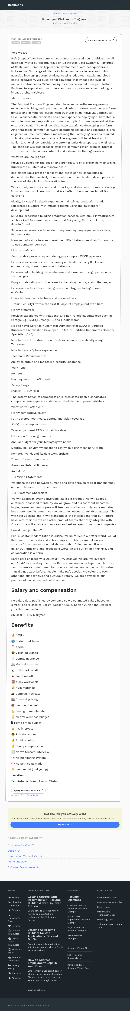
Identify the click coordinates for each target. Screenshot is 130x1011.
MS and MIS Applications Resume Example (78, 919)
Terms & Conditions (14, 959)
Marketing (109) (17, 861)
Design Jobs (103, 907)
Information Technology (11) (25, 856)
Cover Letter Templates (13, 941)
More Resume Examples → (74, 937)
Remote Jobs (60, 13)
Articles (15, 910)
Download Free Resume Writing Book (78, 966)
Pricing (15, 897)
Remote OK (33, 795)
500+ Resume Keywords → (74, 956)
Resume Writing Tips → (79, 948)
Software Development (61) (24, 867)
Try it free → (65, 824)
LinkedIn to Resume (14, 904)
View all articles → (38, 990)
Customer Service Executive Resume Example (77, 908)
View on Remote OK (99, 40)
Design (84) (15, 850)
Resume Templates (14, 932)
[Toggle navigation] (118, 5)
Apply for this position (27, 790)
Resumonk (15, 4)
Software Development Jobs (109, 926)
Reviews (15, 926)
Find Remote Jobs (107, 897)
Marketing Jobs (105, 919)
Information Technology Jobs (106, 913)
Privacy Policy (13, 967)
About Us (16, 978)
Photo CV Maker (15, 951)
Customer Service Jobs (109, 902)
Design (73, 13)
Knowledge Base (14, 919)
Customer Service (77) (22, 845)
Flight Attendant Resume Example (76, 929)
